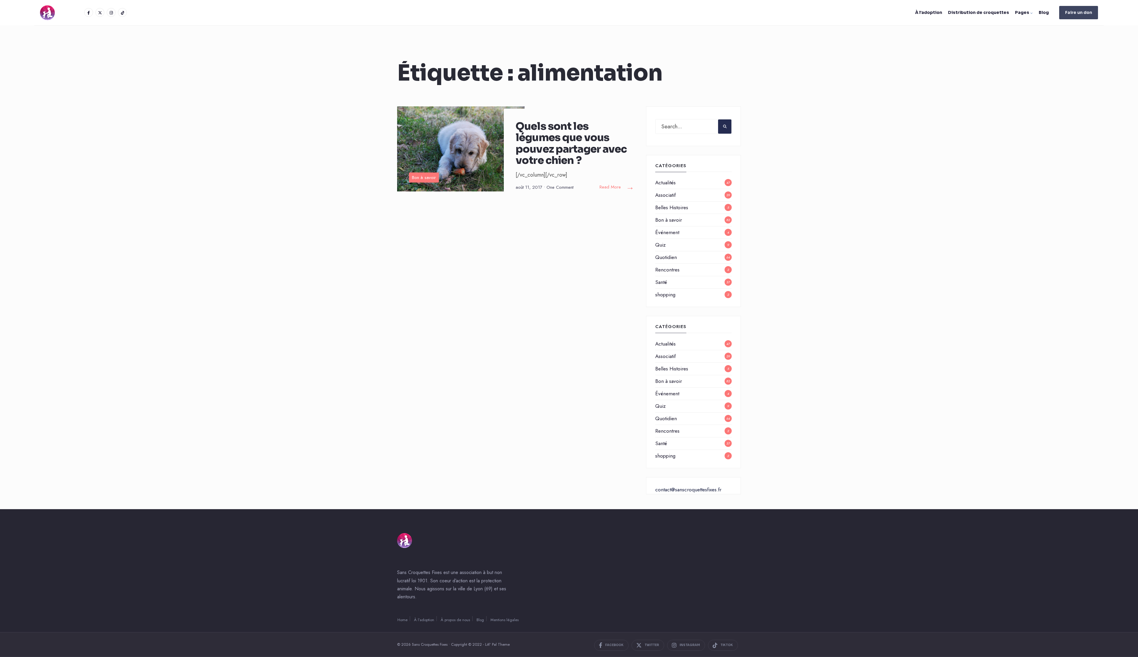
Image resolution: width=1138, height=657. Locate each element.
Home (402, 620)
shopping (665, 294)
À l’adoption (928, 12)
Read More (617, 187)
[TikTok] (122, 12)
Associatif (665, 195)
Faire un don (1078, 12)
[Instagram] (111, 12)
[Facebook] (88, 12)
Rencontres (667, 269)
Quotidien (666, 257)
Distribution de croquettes (978, 12)
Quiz (660, 244)
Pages (1022, 12)
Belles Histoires (671, 207)
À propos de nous (455, 620)
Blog (1044, 12)
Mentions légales (504, 620)
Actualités (665, 182)
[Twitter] (99, 12)
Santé (661, 282)
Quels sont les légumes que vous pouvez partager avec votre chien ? (571, 143)
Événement (667, 232)
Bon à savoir (424, 177)
